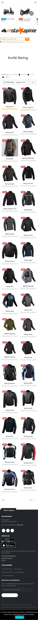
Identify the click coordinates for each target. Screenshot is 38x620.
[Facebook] (3, 530)
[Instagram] (12, 530)
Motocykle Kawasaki (7, 575)
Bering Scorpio (10, 462)
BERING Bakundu (28, 286)
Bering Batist (28, 210)
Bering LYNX (28, 310)
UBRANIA (23, 74)
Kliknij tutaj (20, 525)
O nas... (4, 560)
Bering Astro (10, 132)
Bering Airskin (28, 383)
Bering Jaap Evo (28, 107)
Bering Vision (28, 488)
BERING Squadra (9, 334)
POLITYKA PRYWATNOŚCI (9, 556)
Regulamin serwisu (7, 558)
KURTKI (32, 74)
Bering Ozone (28, 235)
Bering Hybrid (28, 463)
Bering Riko (9, 159)
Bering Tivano (9, 261)
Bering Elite (9, 287)
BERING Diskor (9, 234)
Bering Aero (10, 107)
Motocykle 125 (18, 569)
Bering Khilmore (10, 383)
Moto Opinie (14, 74)
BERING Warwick (9, 357)
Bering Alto (9, 436)
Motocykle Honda (7, 569)
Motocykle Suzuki (19, 572)
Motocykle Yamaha (7, 572)
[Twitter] (8, 530)
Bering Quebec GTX (9, 209)
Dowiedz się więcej (28, 614)
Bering (7, 77)
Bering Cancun (28, 183)
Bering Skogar (9, 184)
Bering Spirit (28, 260)
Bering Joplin (28, 408)
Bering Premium (10, 489)
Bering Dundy (28, 436)
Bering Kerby (28, 334)
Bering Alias (28, 357)
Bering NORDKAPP (28, 158)
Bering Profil (10, 410)
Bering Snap (10, 311)
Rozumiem (19, 617)
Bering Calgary (28, 132)
